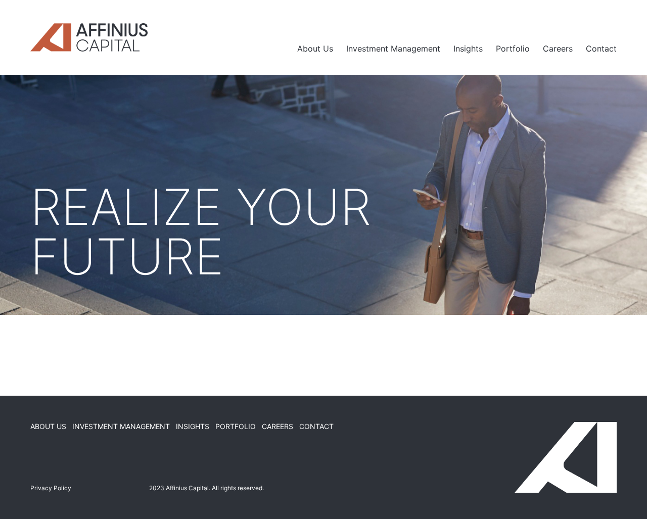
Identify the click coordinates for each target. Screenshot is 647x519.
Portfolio (513, 48)
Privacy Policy (50, 488)
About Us (315, 48)
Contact (601, 48)
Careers (558, 48)
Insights (468, 48)
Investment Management (393, 48)
